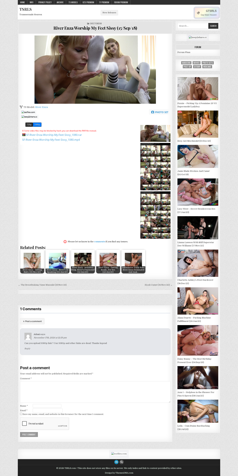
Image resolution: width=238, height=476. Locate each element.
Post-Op (187, 66)
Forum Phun (183, 52)
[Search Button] (121, 462)
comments (99, 241)
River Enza (41, 107)
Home (22, 2)
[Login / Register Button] (116, 462)
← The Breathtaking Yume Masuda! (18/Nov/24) (42, 285)
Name (24, 406)
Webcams (207, 66)
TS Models (73, 2)
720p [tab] (29, 124)
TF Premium (104, 2)
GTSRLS (211, 11)
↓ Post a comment (32, 321)
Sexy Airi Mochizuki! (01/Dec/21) (194, 141)
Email (24, 410)
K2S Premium (88, 2)
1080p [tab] (37, 124)
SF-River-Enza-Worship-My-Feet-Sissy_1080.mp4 (51, 139)
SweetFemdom (96, 23)
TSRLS (25, 9)
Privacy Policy (45, 2)
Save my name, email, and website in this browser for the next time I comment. (63, 414)
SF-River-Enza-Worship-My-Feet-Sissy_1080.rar (54, 135)
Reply (27, 348)
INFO (31, 2)
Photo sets (208, 62)
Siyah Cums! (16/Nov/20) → (158, 285)
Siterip (197, 66)
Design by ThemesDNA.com (119, 473)
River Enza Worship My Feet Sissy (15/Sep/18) (95, 28)
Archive (60, 2)
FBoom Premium (121, 2)
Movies (196, 62)
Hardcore (186, 62)
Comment (26, 378)
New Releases (109, 13)
